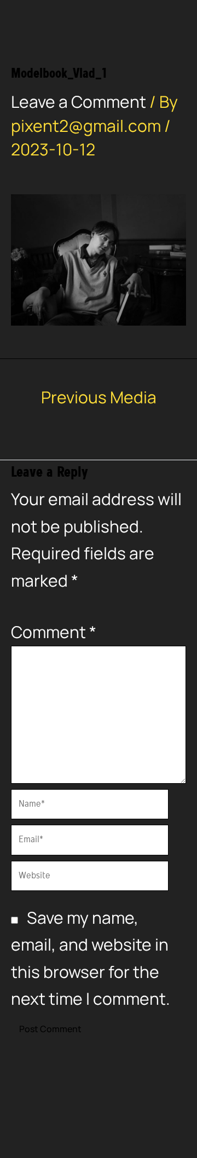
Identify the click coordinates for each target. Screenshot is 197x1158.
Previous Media (99, 397)
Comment (53, 632)
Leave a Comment (78, 101)
